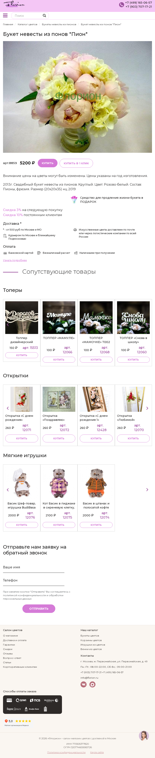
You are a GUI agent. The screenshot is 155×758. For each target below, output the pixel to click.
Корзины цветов (91, 640)
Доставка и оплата (14, 640)
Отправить (38, 608)
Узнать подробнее (15, 260)
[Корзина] (149, 16)
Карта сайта (97, 752)
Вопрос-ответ (12, 657)
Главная (8, 24)
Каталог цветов (27, 24)
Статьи (7, 662)
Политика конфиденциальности (66, 752)
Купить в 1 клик (76, 163)
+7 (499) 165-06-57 (138, 2)
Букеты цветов (90, 635)
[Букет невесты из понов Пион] (77, 97)
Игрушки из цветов (93, 644)
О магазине (10, 635)
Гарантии (9, 644)
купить (21, 359)
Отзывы (8, 653)
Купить (47, 163)
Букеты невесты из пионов (59, 24)
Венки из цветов (91, 649)
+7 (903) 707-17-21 (139, 6)
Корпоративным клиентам (20, 666)
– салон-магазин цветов (76, 738)
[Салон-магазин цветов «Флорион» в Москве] (14, 3)
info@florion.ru (89, 677)
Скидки (7, 649)
